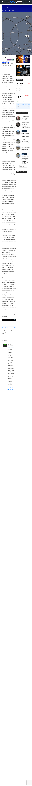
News (13, 59)
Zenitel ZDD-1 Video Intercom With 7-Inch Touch (26, 126)
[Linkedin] (10, 386)
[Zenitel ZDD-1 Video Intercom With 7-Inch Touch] (18, 124)
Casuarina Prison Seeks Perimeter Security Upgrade (25, 135)
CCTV (23, 145)
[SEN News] (5, 367)
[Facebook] (8, 386)
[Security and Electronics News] (16, 2)
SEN (3, 314)
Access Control (25, 116)
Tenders (24, 131)
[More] (14, 336)
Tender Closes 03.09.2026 (25, 163)
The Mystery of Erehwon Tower (12, 331)
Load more (22, 166)
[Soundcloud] (8, 389)
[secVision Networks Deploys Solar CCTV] (18, 147)
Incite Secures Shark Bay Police (4, 332)
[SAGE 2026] (23, 70)
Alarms (23, 139)
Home (3, 7)
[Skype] (12, 386)
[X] (10, 389)
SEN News (10, 345)
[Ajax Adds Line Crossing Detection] (18, 141)
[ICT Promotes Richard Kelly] (18, 118)
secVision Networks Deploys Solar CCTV (26, 149)
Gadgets (7, 7)
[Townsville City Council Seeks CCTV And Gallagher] (18, 155)
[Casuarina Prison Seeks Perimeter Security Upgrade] (18, 132)
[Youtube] (12, 389)
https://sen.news (11, 347)
